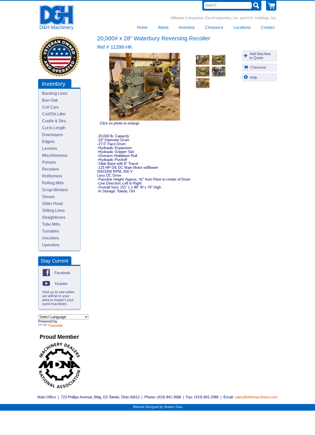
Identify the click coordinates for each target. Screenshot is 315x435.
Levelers (49, 148)
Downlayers (52, 135)
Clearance (214, 27)
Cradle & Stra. (54, 121)
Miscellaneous (54, 155)
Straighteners (53, 217)
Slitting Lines (53, 210)
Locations (242, 27)
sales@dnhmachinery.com (256, 397)
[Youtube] (46, 283)
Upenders (50, 245)
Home (142, 27)
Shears (48, 197)
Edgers (48, 142)
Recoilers (50, 169)
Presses (49, 162)
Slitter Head (52, 204)
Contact (267, 27)
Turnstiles (50, 231)
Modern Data (173, 407)
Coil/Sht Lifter (54, 114)
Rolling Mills (53, 183)
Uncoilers (50, 238)
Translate (55, 325)
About (163, 27)
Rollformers (52, 176)
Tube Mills (51, 224)
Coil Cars (50, 107)
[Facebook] (46, 272)
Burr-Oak (50, 100)
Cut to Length (53, 128)
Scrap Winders (55, 190)
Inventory (187, 27)
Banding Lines (54, 93)
